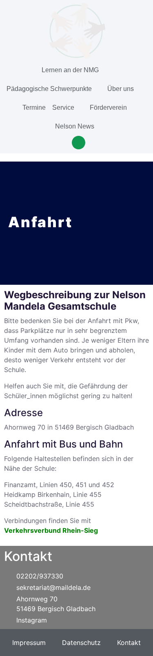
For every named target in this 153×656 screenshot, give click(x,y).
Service (63, 107)
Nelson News (74, 126)
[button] (78, 142)
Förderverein (108, 107)
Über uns (120, 88)
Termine (34, 107)
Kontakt (129, 642)
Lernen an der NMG (70, 69)
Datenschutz (81, 642)
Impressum (29, 642)
